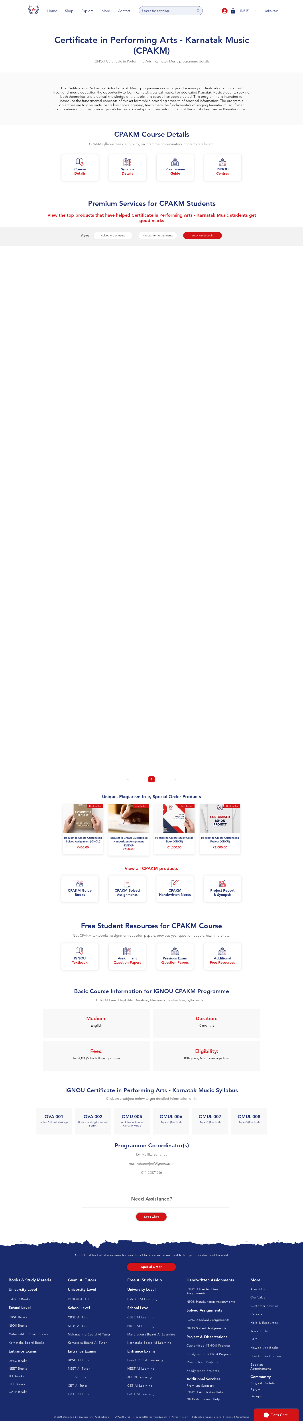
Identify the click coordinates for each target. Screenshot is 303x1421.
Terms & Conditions (237, 1416)
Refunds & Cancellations (206, 1416)
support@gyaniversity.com (151, 1416)
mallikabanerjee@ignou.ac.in (151, 1163)
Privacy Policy (179, 1416)
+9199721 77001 (122, 1416)
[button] (69, 10)
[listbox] (248, 11)
